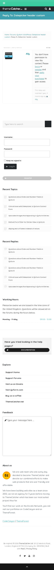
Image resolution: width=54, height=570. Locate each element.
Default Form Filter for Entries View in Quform (27, 222)
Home (7, 35)
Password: (8, 149)
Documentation (28, 350)
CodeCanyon (9, 521)
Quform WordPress (24, 35)
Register (28, 178)
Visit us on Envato (14, 384)
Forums (13, 35)
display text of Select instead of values (24, 229)
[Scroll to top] (27, 566)
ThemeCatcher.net (15, 401)
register (38, 69)
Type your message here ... (20, 420)
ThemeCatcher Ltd (26, 543)
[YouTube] (29, 556)
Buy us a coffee (13, 395)
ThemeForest (22, 521)
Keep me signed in (13, 161)
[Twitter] (25, 556)
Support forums (13, 378)
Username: (8, 137)
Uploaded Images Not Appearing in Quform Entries (29, 216)
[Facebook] (20, 556)
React (23, 549)
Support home (13, 372)
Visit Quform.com (14, 390)
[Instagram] (34, 556)
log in (37, 66)
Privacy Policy (31, 549)
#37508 (48, 47)
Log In (12, 166)
